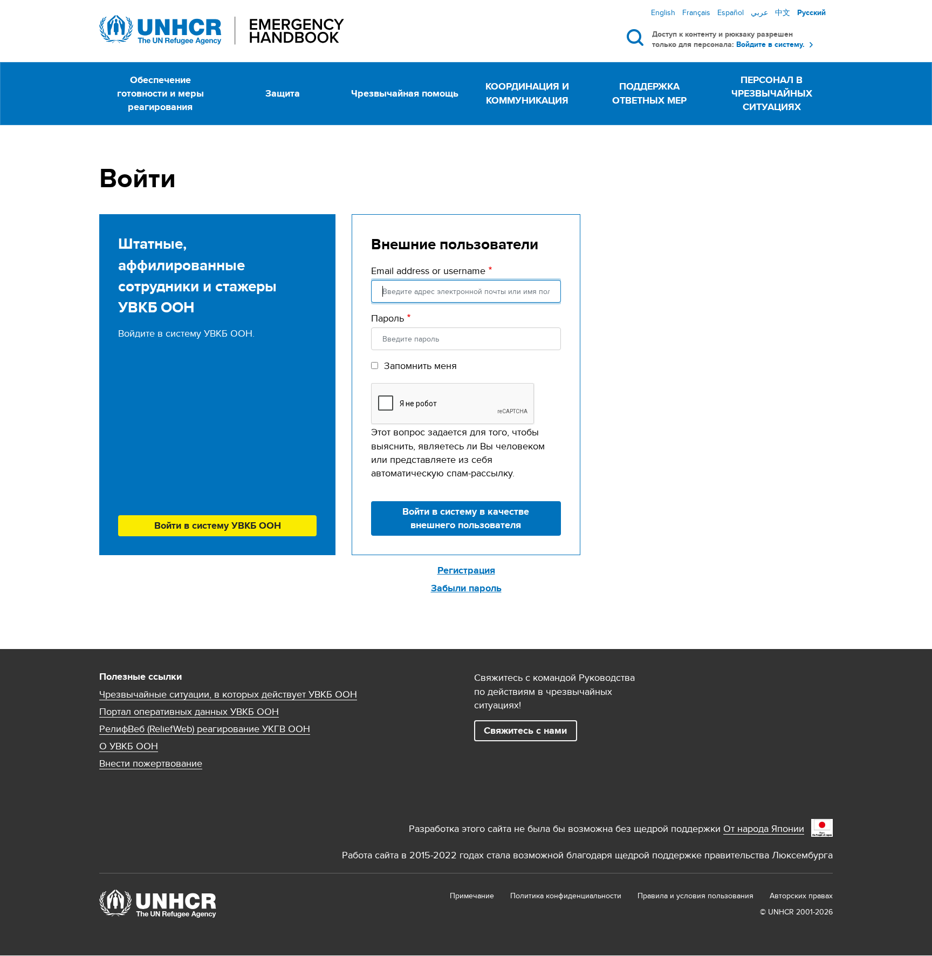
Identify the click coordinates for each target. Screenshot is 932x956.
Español (730, 12)
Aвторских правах (801, 895)
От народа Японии (763, 828)
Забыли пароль (466, 588)
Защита (282, 93)
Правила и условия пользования (695, 895)
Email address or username (428, 270)
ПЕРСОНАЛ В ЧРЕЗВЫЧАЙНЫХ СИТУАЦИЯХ (771, 93)
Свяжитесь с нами (525, 730)
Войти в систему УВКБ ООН (217, 525)
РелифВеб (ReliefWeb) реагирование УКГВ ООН (204, 729)
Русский (811, 12)
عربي (759, 12)
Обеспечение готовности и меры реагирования (160, 93)
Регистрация (466, 570)
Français (696, 12)
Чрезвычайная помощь (404, 93)
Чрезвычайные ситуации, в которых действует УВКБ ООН (228, 694)
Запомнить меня (420, 365)
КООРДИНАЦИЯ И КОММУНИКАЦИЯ (527, 93)
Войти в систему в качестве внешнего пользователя (465, 518)
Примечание (472, 895)
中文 (782, 12)
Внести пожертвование (150, 763)
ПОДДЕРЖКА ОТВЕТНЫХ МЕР (649, 93)
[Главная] (221, 30)
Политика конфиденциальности (565, 895)
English (663, 12)
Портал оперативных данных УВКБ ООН (189, 712)
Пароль (387, 318)
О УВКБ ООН (128, 746)
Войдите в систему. (770, 44)
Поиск (637, 37)
